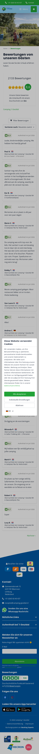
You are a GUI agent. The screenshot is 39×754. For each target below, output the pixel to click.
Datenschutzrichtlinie (12, 386)
